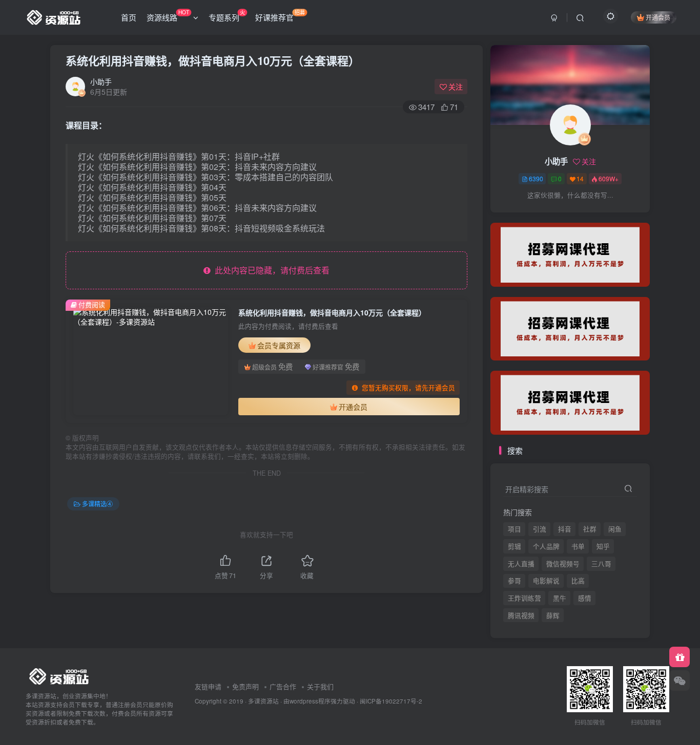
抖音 (564, 529)
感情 (584, 598)
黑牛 (559, 598)
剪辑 (514, 546)
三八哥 (601, 563)
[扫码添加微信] (679, 680)
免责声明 (245, 686)
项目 (514, 529)
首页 (128, 17)
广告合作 (283, 686)
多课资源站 (263, 701)
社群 (589, 529)
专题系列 (227, 15)
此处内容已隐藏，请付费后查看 (270, 270)
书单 (578, 546)
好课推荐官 (280, 15)
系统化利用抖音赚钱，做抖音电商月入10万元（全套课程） (213, 60)
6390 (536, 178)
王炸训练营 (524, 598)
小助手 (101, 81)
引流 (539, 529)
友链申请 (208, 686)
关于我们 (320, 686)
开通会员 (658, 17)
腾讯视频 (521, 215)
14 (580, 178)
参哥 (514, 580)
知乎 (603, 546)
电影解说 (546, 580)
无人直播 (521, 563)
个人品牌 (546, 546)
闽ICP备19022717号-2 (391, 701)
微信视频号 (563, 563)
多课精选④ (97, 503)
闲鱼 (615, 529)
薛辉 (553, 215)
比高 (578, 580)
